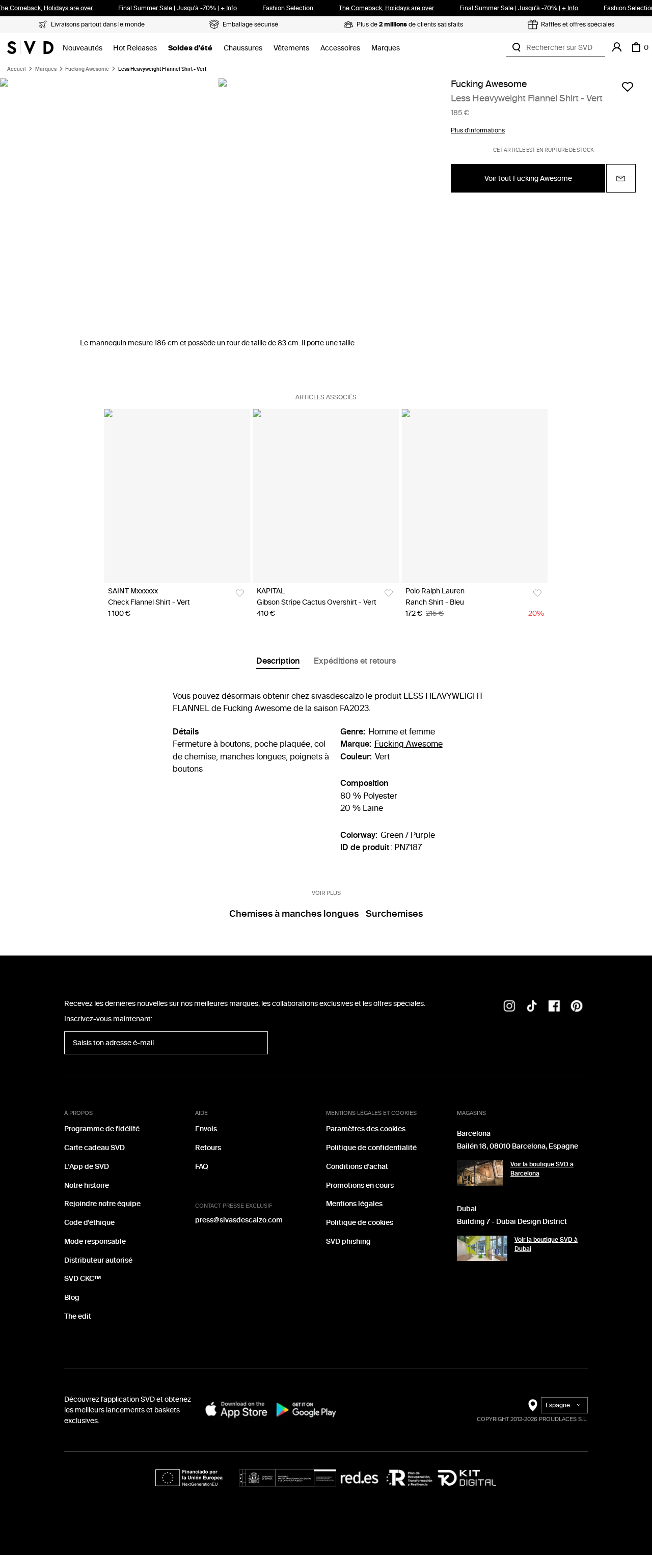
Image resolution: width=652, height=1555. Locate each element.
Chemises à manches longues (294, 914)
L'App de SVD (86, 1166)
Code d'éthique (89, 1222)
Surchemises (394, 914)
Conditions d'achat (357, 1166)
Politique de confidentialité (371, 1147)
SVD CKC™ (82, 1278)
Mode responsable (95, 1241)
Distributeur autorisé (98, 1260)
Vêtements (291, 48)
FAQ (201, 1166)
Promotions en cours (360, 1185)
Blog (71, 1297)
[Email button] (621, 179)
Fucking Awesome (87, 69)
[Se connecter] (616, 47)
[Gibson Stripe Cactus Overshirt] (326, 496)
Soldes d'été (190, 48)
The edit (77, 1316)
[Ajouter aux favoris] (627, 86)
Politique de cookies (359, 1222)
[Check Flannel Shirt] (177, 496)
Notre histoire (86, 1185)
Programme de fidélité (102, 1129)
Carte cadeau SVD (94, 1147)
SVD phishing (348, 1241)
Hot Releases (135, 48)
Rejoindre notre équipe (102, 1203)
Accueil (16, 69)
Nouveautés (82, 48)
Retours (208, 1147)
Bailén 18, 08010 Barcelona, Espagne (517, 1146)
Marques (385, 48)
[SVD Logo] (30, 47)
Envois (206, 1129)
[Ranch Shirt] (474, 496)
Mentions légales (354, 1203)
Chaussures (243, 48)
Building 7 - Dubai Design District (512, 1221)
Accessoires (340, 48)
